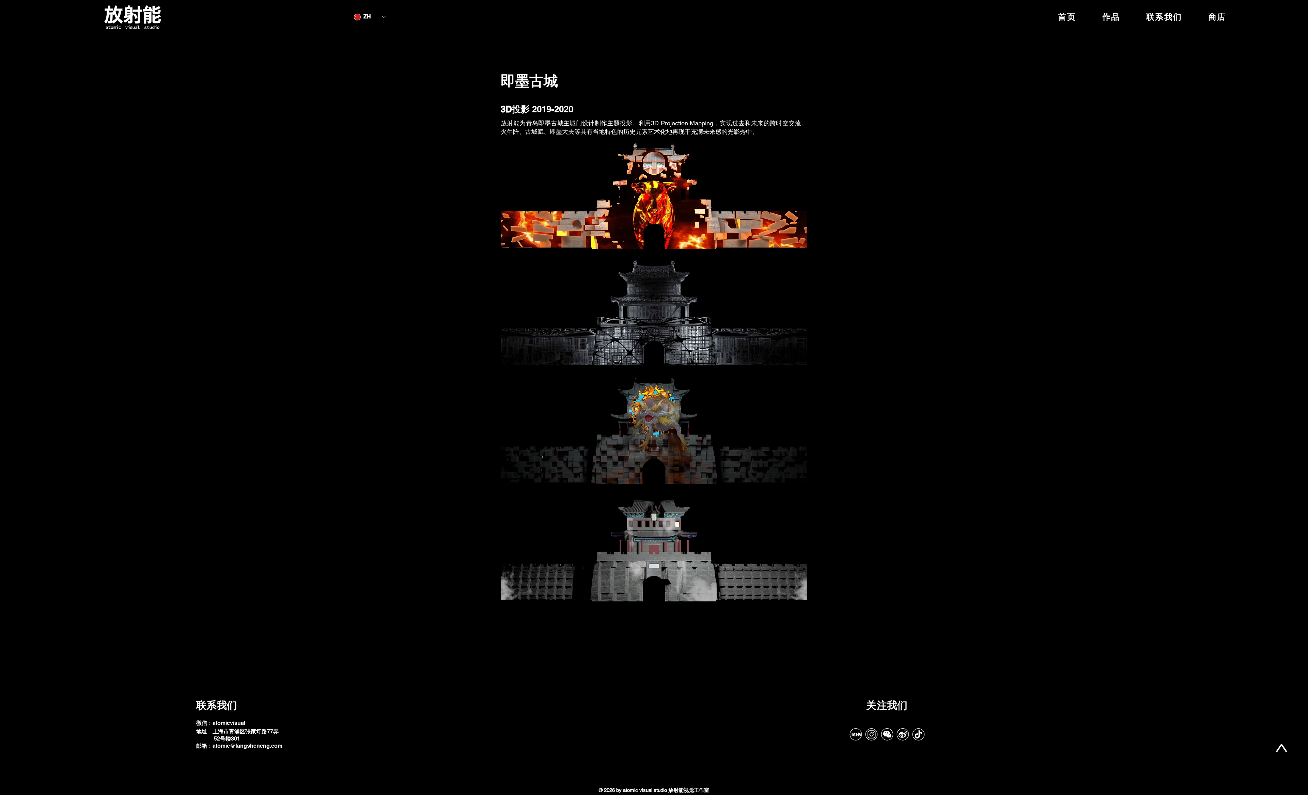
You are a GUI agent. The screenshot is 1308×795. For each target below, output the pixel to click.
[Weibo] (902, 734)
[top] (1281, 748)
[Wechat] (887, 734)
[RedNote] (855, 734)
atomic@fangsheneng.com (247, 746)
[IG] (871, 734)
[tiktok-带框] (918, 734)
